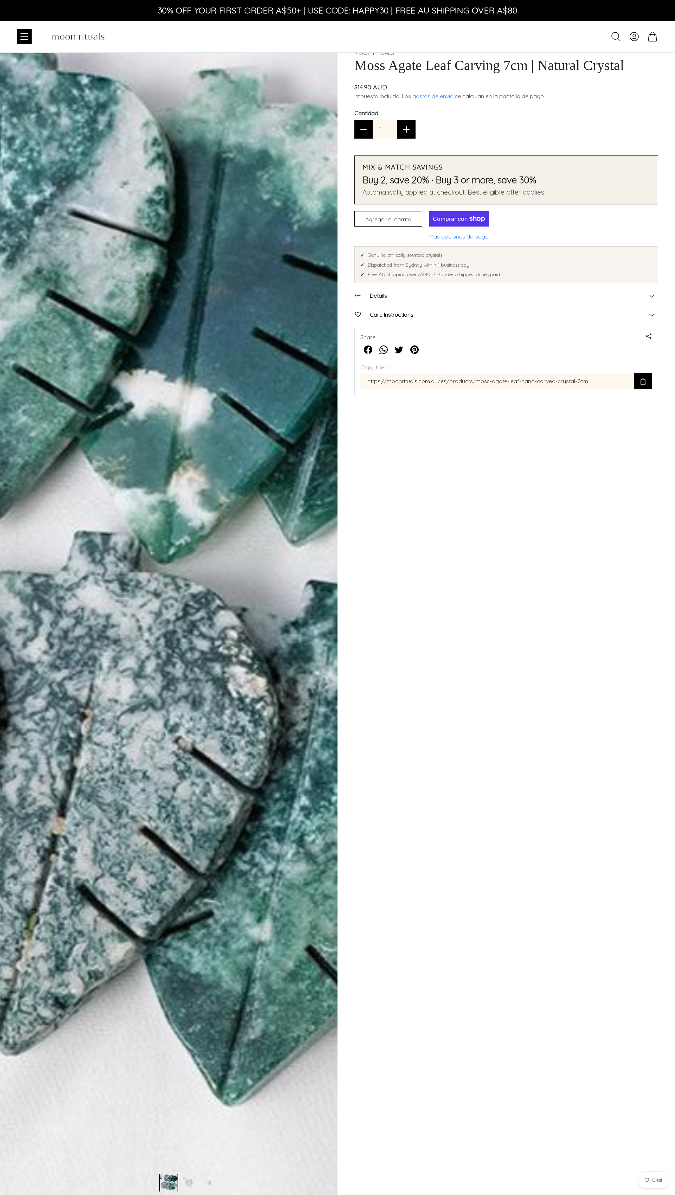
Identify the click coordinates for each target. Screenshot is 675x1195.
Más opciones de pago (459, 236)
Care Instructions (391, 314)
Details (378, 295)
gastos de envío (433, 96)
